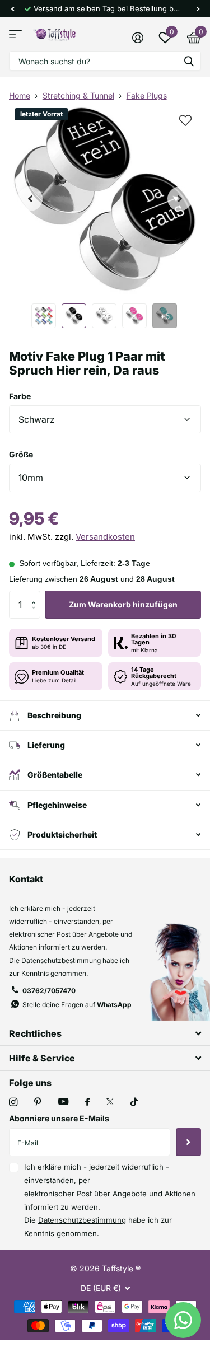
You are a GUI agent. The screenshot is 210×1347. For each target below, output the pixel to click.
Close (105, 1033)
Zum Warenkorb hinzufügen (123, 604)
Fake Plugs (147, 95)
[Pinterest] (37, 1102)
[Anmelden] (137, 37)
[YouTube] (63, 1102)
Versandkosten (105, 536)
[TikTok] (134, 1102)
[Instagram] (13, 1102)
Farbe (20, 396)
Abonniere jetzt (188, 1142)
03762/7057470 (49, 990)
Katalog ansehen (15, 34)
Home (19, 95)
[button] (12, 8)
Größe (21, 454)
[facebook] (87, 1102)
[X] (110, 1101)
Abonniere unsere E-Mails (59, 1118)
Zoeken (188, 61)
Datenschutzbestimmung (61, 960)
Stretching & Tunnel (78, 95)
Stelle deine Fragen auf (77, 1004)
